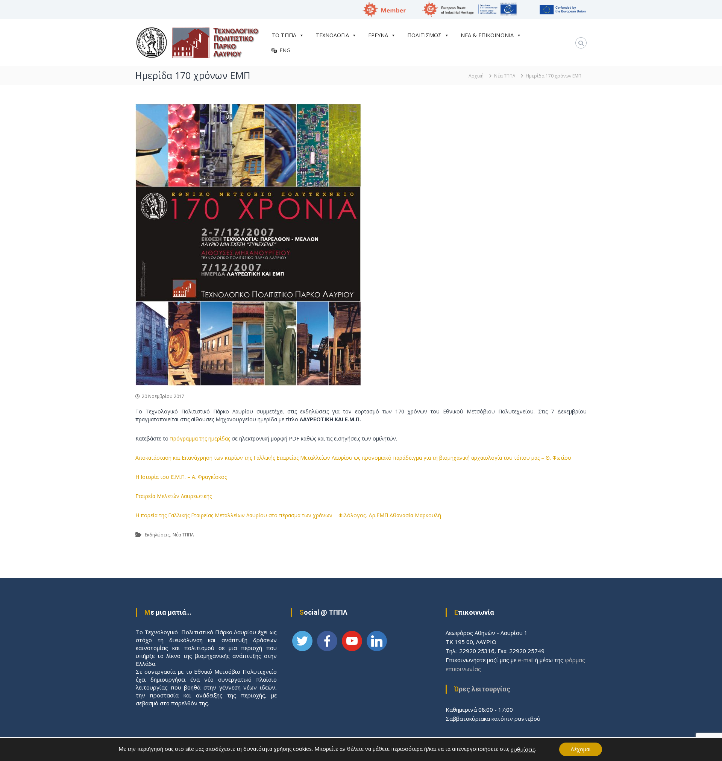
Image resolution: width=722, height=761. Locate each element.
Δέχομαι (580, 749)
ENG (284, 50)
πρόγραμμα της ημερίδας (200, 438)
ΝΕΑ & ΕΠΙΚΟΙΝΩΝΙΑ (487, 35)
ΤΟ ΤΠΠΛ (284, 35)
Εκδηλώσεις (157, 535)
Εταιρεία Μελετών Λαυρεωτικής (173, 496)
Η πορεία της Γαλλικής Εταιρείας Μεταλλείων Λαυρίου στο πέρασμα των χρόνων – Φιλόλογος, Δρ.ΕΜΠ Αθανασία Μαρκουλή (288, 515)
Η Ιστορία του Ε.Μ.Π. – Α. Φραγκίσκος (181, 476)
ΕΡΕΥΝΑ (378, 35)
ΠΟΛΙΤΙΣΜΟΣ (424, 35)
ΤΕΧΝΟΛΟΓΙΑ (332, 35)
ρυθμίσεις (523, 749)
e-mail (526, 660)
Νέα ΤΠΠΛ (504, 76)
